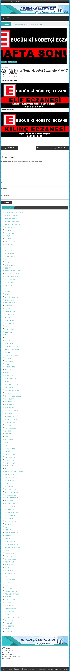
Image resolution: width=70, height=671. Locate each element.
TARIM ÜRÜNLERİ (10, 579)
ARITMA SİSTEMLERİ (11, 227)
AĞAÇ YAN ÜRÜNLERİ (11, 215)
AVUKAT (7, 236)
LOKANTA (8, 434)
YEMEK (7, 629)
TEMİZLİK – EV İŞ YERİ (11, 591)
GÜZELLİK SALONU (10, 378)
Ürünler (7, 614)
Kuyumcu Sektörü (10, 428)
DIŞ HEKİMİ (8, 306)
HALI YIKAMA (9, 387)
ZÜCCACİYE (8, 632)
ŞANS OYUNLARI (10, 553)
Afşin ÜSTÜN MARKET (10, 148)
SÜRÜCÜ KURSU (10, 573)
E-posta (4, 188)
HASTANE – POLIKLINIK (12, 390)
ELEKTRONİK (9, 332)
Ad (2, 182)
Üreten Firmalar (9, 611)
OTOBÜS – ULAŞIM (10, 521)
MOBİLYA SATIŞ (9, 466)
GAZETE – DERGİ (10, 367)
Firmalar (7, 352)
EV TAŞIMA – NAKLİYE (11, 346)
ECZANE (7, 317)
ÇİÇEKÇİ (7, 291)
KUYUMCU (8, 425)
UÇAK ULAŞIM (9, 605)
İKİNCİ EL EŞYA (9, 399)
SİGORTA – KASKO (10, 559)
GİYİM (7, 373)
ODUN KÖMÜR (9, 486)
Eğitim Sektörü (9, 320)
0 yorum (18, 76)
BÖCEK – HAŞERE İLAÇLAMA (13, 271)
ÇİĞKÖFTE (8, 294)
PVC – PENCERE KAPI (11, 544)
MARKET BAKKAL (10, 448)
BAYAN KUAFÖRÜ (10, 253)
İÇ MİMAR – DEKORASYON (13, 396)
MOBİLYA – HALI (9, 460)
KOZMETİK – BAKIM (11, 419)
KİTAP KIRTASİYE (10, 416)
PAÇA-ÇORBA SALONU (11, 533)
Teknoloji (7, 585)
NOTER (7, 483)
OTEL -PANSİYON (10, 506)
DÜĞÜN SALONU (10, 314)
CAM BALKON (9, 282)
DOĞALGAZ (8, 309)
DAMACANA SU (9, 300)
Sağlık (7, 550)
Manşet (7, 445)
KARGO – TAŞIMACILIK (11, 410)
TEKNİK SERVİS (9, 582)
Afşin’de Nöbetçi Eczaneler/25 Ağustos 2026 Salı (28, 24)
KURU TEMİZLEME (10, 422)
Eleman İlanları (9, 335)
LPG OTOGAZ (9, 437)
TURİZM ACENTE (10, 600)
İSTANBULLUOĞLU (10, 407)
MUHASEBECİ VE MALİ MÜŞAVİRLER (15, 472)
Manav (7, 442)
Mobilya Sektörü (10, 469)
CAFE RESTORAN (10, 279)
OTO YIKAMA (9, 518)
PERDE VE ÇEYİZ (10, 541)
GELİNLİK (8, 370)
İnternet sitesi (5, 195)
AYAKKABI (8, 239)
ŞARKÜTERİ (8, 556)
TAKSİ (7, 576)
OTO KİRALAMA (9, 509)
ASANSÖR (8, 230)
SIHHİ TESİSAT (9, 562)
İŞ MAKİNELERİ (9, 405)
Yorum (3, 164)
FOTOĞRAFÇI (9, 358)
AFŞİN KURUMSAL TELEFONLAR (14, 212)
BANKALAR (8, 250)
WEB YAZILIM (9, 620)
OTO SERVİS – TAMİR (11, 512)
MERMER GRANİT (10, 454)
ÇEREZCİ (7, 288)
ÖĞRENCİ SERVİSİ (10, 489)
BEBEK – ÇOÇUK (10, 256)
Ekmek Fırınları (9, 323)
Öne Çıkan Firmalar (10, 495)
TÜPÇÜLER (8, 597)
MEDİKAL (8, 451)
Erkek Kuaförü (9, 343)
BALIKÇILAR (8, 247)
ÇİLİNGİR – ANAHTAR (11, 297)
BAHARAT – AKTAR (10, 242)
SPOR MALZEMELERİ (11, 570)
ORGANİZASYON (10, 504)
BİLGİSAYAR (8, 262)
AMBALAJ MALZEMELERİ (12, 224)
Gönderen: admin (7, 76)
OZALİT (7, 527)
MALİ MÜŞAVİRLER (10, 440)
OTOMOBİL (8, 524)
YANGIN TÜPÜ (9, 623)
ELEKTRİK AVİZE (10, 329)
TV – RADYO (8, 603)
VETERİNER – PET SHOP (12, 617)
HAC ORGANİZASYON (11, 384)
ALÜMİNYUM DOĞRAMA (12, 221)
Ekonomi (7, 326)
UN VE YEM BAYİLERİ (11, 608)
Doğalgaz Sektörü (10, 311)
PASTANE (8, 538)
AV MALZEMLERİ (10, 233)
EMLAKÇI (7, 341)
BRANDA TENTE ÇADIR (11, 277)
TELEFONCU (8, 588)
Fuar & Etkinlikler (10, 361)
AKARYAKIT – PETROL (11, 218)
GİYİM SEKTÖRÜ (10, 375)
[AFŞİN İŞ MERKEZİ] (3, 18)
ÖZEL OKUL (8, 530)
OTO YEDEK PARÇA (10, 515)
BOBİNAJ (8, 268)
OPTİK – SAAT (9, 501)
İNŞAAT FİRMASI (10, 402)
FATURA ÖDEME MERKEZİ (12, 349)
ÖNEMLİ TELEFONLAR (11, 498)
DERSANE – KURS (10, 303)
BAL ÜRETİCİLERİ (10, 244)
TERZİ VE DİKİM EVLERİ (12, 594)
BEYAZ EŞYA (8, 259)
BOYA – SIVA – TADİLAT (12, 274)
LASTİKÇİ (8, 431)
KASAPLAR (8, 413)
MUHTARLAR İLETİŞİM (11, 474)
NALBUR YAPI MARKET (11, 477)
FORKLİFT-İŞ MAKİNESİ (12, 355)
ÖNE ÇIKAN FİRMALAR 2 (12, 492)
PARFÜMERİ (8, 536)
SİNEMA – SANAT (10, 565)
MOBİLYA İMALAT (10, 463)
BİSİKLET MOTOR (10, 265)
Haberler (4, 61)
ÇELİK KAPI (8, 285)
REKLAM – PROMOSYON (12, 547)
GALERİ (7, 364)
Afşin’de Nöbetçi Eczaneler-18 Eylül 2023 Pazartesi (51, 148)
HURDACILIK (8, 393)
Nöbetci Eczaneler (12, 61)
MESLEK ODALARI (10, 457)
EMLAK (7, 338)
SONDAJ (7, 568)
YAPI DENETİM (9, 626)
